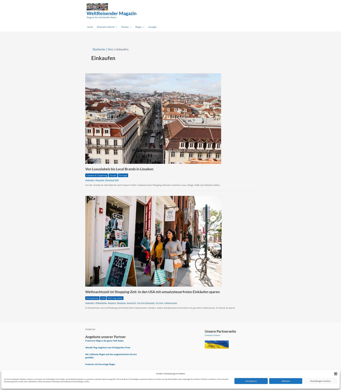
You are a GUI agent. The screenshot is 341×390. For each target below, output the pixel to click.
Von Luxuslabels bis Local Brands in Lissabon (119, 169)
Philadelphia (101, 303)
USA (103, 298)
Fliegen (138, 27)
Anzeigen (152, 27)
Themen (125, 27)
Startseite (99, 49)
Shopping (99, 180)
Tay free (159, 303)
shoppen (112, 303)
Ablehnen (285, 381)
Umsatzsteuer (170, 303)
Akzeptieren (251, 381)
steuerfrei (131, 303)
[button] (335, 373)
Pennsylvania (92, 298)
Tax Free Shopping (145, 303)
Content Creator (212, 335)
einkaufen (89, 180)
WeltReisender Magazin (112, 13)
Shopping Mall (112, 180)
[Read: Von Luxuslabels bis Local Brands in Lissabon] (153, 118)
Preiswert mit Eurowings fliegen (100, 364)
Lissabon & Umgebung (96, 175)
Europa (113, 175)
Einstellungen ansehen (320, 381)
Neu (110, 49)
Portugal (123, 175)
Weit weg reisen (115, 298)
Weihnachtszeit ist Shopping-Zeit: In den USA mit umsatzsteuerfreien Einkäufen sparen (152, 292)
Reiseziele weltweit (106, 27)
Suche (90, 27)
